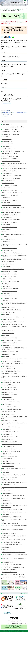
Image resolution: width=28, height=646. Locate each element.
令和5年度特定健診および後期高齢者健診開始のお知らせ (14, 482)
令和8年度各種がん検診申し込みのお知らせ (11, 212)
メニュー (25, 2)
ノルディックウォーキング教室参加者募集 (11, 178)
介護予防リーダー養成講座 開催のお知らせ (11, 411)
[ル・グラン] (7, 598)
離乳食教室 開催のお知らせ (8, 458)
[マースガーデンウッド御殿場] (20, 606)
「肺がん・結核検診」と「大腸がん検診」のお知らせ (13, 474)
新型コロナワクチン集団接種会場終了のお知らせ (12, 509)
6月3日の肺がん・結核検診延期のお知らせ (11, 161)
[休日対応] (21, 589)
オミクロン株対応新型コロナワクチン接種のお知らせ (13, 539)
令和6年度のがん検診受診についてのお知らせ (12, 340)
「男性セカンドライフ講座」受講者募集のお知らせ (13, 317)
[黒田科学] (7, 606)
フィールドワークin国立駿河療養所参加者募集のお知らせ (14, 168)
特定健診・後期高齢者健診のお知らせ (10, 523)
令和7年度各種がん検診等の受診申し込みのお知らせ (13, 321)
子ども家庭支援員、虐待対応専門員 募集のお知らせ (13, 574)
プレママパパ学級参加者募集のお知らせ (10, 436)
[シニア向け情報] (7, 589)
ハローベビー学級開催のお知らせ (9, 276)
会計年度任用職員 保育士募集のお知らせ (10, 402)
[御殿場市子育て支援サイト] (21, 584)
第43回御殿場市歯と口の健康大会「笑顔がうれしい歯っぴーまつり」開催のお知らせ (7, 114)
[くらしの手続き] (7, 584)
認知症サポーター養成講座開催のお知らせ (11, 195)
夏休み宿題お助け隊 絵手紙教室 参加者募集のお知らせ (13, 552)
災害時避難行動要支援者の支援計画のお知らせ (12, 516)
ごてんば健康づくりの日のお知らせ (9, 129)
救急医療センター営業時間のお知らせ (10, 351)
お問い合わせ (24, 623)
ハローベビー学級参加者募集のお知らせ (10, 426)
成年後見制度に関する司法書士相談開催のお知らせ (13, 151)
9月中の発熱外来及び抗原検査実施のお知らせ (12, 542)
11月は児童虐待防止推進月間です (9, 533)
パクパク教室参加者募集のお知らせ (9, 368)
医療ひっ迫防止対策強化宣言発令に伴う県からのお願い (14, 511)
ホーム (1, 9)
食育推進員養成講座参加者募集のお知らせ (11, 131)
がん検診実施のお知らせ (7, 141)
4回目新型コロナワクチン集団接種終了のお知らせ (12, 544)
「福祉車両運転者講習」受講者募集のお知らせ (12, 175)
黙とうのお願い (5, 136)
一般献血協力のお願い (6, 124)
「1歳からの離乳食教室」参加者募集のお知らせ (12, 409)
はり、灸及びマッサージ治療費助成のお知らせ (12, 564)
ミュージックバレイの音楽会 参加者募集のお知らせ (13, 126)
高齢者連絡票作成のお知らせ (8, 562)
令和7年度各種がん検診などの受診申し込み (11, 309)
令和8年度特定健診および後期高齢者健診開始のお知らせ (14, 163)
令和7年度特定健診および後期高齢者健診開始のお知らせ (14, 259)
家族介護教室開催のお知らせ (8, 307)
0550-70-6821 (7, 103)
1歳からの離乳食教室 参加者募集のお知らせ (11, 431)
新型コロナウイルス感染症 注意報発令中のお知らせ (13, 269)
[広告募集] (7, 613)
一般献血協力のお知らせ (7, 286)
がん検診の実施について (7, 293)
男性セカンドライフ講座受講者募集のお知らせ (12, 192)
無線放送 (8, 110)
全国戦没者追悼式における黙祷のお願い (10, 134)
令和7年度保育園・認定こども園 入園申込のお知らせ (13, 363)
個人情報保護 (19, 623)
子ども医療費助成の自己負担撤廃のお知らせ (11, 382)
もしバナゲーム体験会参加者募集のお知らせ (11, 281)
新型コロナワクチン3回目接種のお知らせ (11, 569)
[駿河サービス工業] (20, 598)
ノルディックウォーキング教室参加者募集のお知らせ (13, 498)
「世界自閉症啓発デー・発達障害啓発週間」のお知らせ (14, 567)
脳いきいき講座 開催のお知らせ (9, 261)
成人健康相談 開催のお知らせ (21, 112)
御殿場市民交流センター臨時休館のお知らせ (11, 205)
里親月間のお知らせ (6, 380)
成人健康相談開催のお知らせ (8, 183)
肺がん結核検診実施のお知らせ (8, 148)
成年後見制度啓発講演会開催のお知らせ (10, 158)
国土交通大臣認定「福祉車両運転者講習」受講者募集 (13, 495)
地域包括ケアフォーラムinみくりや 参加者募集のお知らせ (14, 359)
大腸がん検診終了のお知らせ (8, 366)
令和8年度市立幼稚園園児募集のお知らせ (11, 463)
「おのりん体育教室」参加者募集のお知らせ (11, 361)
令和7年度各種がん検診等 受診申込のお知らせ (12, 324)
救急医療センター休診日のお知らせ (9, 170)
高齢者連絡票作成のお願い (7, 209)
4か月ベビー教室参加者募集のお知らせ (10, 156)
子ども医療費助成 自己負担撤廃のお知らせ (11, 371)
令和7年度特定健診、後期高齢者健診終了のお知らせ (13, 234)
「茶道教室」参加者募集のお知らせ (9, 342)
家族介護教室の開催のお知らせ (8, 166)
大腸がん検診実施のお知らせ (8, 180)
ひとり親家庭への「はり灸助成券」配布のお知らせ (13, 207)
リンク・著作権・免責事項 (12, 623)
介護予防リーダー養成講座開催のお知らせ (11, 288)
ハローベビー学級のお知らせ (8, 264)
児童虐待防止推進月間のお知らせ (9, 231)
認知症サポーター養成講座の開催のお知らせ (11, 219)
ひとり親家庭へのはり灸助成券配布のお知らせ (12, 444)
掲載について (24, 593)
